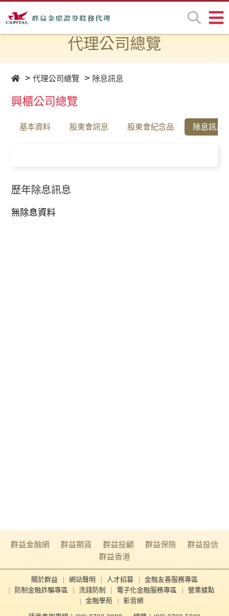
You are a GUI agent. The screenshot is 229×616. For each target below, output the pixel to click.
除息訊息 (107, 78)
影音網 (133, 601)
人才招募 (120, 580)
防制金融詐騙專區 (41, 590)
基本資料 (35, 126)
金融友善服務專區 (171, 580)
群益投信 (202, 544)
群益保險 (160, 544)
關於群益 (44, 580)
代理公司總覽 (56, 78)
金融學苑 (99, 601)
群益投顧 (118, 544)
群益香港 (114, 556)
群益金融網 (30, 544)
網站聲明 (82, 580)
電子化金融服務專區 (147, 590)
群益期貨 (76, 544)
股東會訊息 (88, 126)
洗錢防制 (92, 590)
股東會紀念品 (150, 126)
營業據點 (201, 590)
